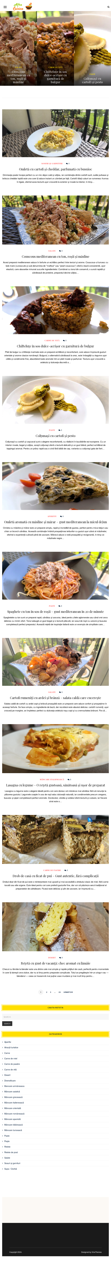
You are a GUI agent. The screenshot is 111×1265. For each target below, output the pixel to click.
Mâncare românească (14, 1113)
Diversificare (10, 1080)
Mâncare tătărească (13, 1124)
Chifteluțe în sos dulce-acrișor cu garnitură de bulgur (18, 77)
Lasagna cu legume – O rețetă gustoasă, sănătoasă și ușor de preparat (55, 785)
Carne (7, 1053)
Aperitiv (92, 67)
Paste (55, 74)
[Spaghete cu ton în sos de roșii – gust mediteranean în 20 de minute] (55, 576)
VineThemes (97, 1252)
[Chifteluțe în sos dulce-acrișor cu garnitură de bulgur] (55, 310)
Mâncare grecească (13, 1097)
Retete (7, 1146)
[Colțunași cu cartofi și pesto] (55, 400)
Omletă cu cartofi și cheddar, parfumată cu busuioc (55, 169)
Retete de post (11, 1152)
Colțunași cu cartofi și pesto (55, 80)
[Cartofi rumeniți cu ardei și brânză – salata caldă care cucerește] (55, 662)
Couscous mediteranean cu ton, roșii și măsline (55, 256)
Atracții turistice (11, 1047)
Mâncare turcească (13, 1130)
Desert (52, 957)
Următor (68, 992)
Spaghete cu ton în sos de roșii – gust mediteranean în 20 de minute (55, 612)
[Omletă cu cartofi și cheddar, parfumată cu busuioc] (55, 133)
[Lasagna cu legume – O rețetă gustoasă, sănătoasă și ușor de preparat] (55, 748)
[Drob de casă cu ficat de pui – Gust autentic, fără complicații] (55, 839)
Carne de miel (10, 1058)
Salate (52, 251)
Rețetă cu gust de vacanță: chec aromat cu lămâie (55, 963)
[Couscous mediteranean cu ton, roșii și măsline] (55, 220)
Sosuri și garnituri (52, 163)
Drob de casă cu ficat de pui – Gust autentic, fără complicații (56, 876)
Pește (7, 1141)
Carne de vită (18, 67)
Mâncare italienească (52, 779)
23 (60, 992)
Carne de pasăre (52, 870)
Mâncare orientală (12, 1108)
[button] (5, 7)
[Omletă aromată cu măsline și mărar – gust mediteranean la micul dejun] (55, 486)
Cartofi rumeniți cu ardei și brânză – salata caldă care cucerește (55, 698)
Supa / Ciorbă (10, 1168)
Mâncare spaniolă (12, 1119)
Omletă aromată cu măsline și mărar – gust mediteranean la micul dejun (92, 77)
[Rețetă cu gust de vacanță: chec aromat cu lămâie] (55, 926)
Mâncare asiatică (12, 1091)
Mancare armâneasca (14, 1086)
